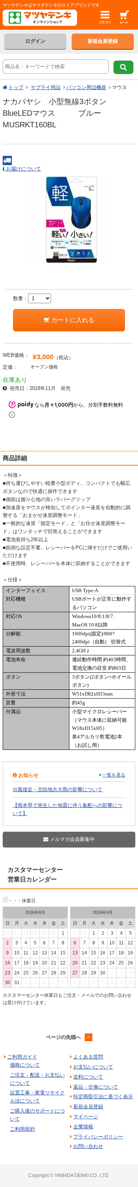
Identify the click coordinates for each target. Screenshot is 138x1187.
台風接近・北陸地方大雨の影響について (57, 789)
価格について (25, 1065)
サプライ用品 (46, 87)
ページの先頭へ (63, 1037)
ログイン (35, 41)
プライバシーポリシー (98, 1137)
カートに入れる (72, 320)
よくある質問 (88, 1057)
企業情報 (83, 1127)
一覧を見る (113, 775)
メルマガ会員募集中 (71, 839)
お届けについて (23, 169)
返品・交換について (95, 1087)
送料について (88, 1077)
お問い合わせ (88, 1146)
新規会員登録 (103, 41)
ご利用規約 (22, 1129)
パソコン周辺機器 (86, 87)
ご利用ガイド (22, 1057)
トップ (15, 87)
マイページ (85, 1116)
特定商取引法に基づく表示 (103, 1096)
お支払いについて (93, 1067)
